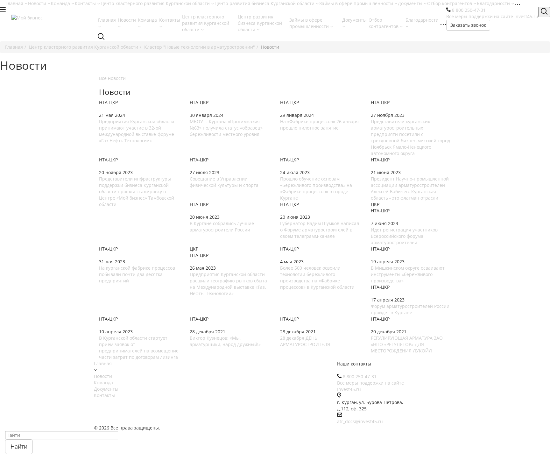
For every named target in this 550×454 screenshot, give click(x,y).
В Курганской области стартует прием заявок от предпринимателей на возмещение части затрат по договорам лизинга (139, 347)
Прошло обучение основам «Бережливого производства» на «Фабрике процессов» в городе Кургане (316, 188)
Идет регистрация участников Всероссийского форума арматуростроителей (404, 236)
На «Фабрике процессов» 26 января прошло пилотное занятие (319, 124)
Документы (411, 3)
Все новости (112, 78)
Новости (37, 3)
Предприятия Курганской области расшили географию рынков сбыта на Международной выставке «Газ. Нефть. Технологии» (228, 283)
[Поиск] (544, 12)
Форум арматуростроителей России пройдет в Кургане (410, 309)
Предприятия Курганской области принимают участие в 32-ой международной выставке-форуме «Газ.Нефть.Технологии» (136, 131)
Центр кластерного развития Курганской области (156, 3)
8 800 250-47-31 (469, 10)
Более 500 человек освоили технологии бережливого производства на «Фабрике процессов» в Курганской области (317, 277)
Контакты (86, 3)
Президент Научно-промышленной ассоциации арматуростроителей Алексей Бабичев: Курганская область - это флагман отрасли (410, 188)
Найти (19, 446)
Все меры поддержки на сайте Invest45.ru (492, 16)
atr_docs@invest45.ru (360, 421)
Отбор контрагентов (450, 3)
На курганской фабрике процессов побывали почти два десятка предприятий (137, 274)
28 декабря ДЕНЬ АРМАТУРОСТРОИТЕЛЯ (305, 341)
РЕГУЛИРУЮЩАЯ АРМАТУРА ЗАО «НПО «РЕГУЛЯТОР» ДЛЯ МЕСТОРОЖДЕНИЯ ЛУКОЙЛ (407, 344)
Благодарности (494, 3)
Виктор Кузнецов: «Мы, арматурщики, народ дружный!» (225, 341)
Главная (15, 3)
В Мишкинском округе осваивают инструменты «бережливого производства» (408, 274)
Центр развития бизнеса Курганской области (265, 3)
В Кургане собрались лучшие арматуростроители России (222, 226)
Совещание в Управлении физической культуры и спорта (224, 182)
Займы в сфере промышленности (356, 3)
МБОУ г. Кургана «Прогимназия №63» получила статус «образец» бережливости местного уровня (226, 127)
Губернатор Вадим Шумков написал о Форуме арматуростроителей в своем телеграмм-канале (319, 229)
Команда (61, 3)
